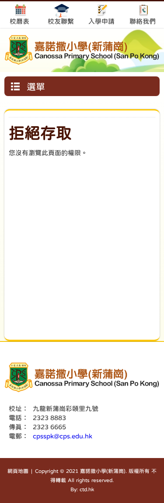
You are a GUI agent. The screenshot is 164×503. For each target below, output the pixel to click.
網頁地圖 (17, 471)
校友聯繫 (61, 21)
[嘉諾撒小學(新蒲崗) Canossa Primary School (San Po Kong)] (82, 49)
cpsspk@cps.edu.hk (62, 436)
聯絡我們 (142, 21)
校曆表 (19, 21)
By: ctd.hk (82, 489)
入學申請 (101, 21)
